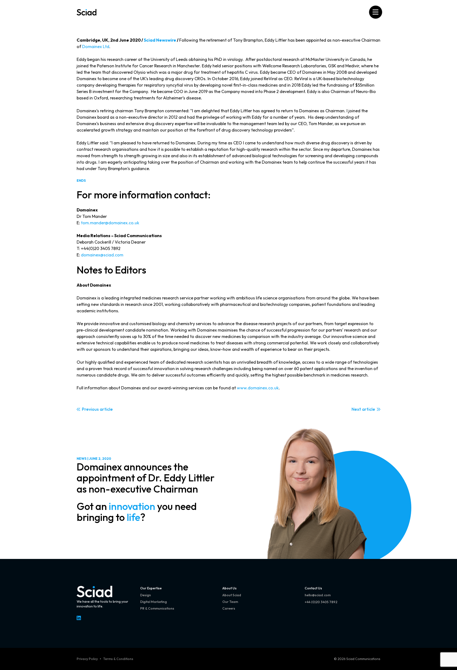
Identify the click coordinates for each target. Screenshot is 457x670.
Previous (90, 409)
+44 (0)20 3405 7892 (321, 602)
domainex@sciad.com (102, 255)
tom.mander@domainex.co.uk (110, 222)
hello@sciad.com (318, 595)
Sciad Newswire (160, 40)
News (82, 458)
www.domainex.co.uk (258, 388)
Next (356, 409)
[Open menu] (375, 12)
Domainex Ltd (95, 46)
